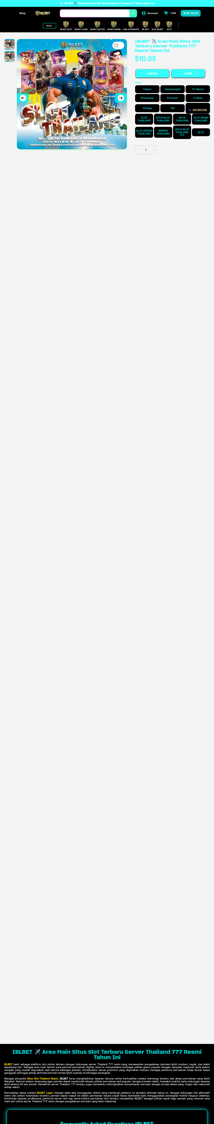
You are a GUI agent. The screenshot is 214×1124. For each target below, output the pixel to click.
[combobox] (95, 13)
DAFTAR (152, 73)
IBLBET (8, 1064)
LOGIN (188, 73)
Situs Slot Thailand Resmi (42, 1078)
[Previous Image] (23, 98)
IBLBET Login (45, 1092)
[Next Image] (121, 98)
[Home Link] (42, 13)
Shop (22, 13)
